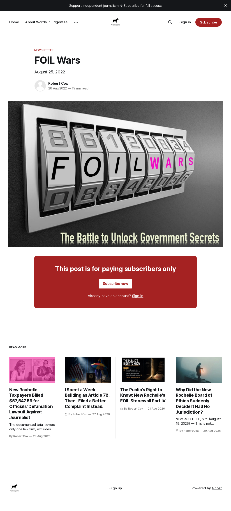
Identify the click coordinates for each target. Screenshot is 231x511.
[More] (76, 22)
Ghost (217, 488)
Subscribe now (115, 283)
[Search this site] (170, 22)
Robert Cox (58, 83)
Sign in (185, 22)
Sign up (115, 488)
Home (14, 22)
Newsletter (43, 50)
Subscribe (208, 22)
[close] (225, 5)
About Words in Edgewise (46, 22)
